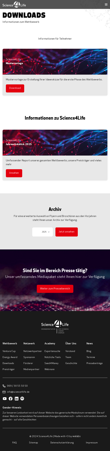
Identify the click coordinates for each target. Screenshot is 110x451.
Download (15, 88)
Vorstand (70, 351)
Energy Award (10, 357)
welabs (76, 436)
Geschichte (71, 363)
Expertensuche (52, 351)
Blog (89, 351)
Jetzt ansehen (66, 232)
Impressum (92, 443)
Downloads (8, 363)
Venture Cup (9, 351)
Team (68, 357)
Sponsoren (29, 357)
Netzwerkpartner (32, 351)
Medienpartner (31, 369)
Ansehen (14, 173)
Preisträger (9, 369)
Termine (91, 357)
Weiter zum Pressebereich (55, 289)
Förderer (28, 363)
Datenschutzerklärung (62, 443)
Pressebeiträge (95, 363)
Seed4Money (52, 363)
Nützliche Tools (53, 357)
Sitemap (33, 443)
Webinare (50, 369)
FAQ (14, 443)
